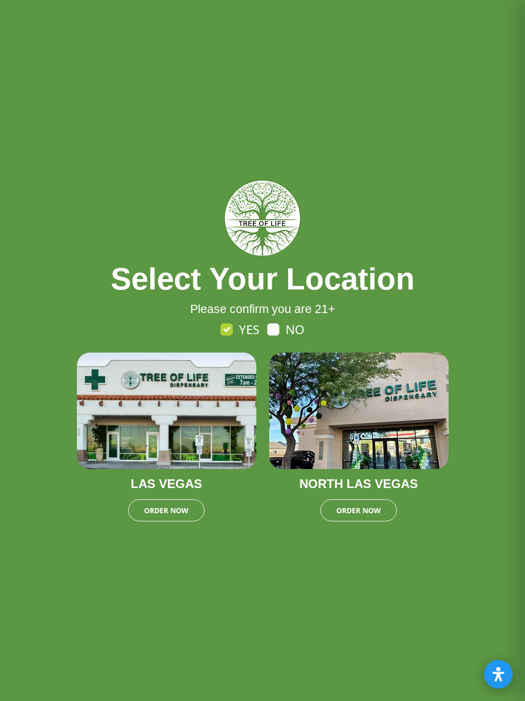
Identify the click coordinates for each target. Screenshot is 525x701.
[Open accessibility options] (498, 674)
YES (249, 329)
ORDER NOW (166, 510)
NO (295, 329)
